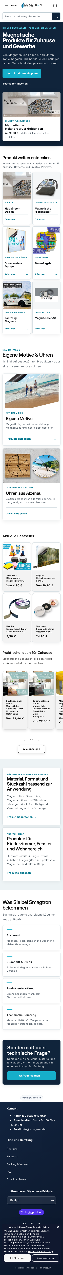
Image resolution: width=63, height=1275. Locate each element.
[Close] (58, 1226)
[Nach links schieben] (24, 740)
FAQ (9, 1171)
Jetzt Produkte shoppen (22, 73)
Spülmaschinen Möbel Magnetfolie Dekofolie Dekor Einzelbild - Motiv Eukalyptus (41, 709)
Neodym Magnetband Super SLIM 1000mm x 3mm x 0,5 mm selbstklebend (16, 629)
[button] (10, 5)
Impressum (45, 1268)
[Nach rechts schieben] (39, 740)
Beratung (12, 1156)
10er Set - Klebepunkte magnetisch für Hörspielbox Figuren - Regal (14, 578)
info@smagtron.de (34, 1129)
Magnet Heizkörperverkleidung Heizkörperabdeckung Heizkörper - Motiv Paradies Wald (46, 578)
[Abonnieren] (52, 1200)
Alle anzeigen (31, 749)
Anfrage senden (31, 1075)
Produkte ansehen (21, 872)
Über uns (12, 1148)
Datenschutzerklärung (40, 1251)
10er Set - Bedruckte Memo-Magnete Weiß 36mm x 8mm (45, 629)
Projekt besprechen (22, 816)
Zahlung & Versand (18, 1164)
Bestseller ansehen (17, 83)
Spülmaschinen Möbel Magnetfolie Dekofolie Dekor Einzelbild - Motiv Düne (14, 707)
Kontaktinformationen (26, 1268)
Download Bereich (17, 1179)
